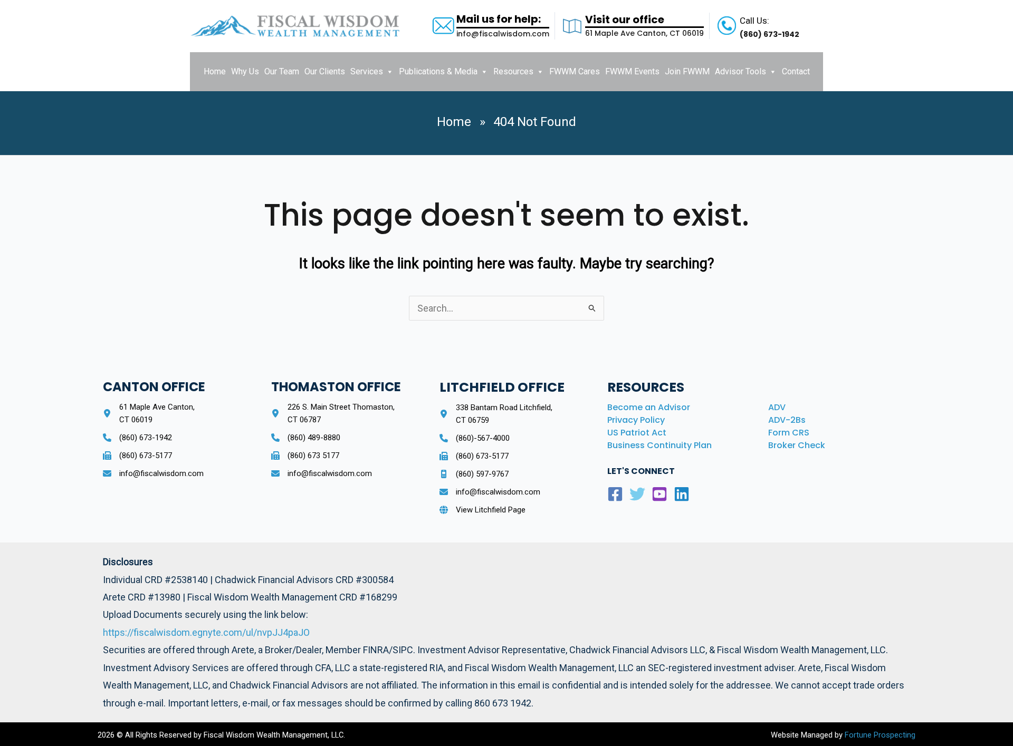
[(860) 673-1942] (137, 437)
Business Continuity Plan (659, 445)
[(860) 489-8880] (305, 437)
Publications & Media (438, 71)
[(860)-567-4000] (474, 438)
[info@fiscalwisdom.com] (153, 473)
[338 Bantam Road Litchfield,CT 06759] (495, 414)
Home (215, 71)
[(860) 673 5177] (305, 455)
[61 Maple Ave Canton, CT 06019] (149, 413)
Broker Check (796, 445)
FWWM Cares (574, 71)
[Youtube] (659, 494)
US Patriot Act (636, 433)
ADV (777, 407)
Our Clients (324, 71)
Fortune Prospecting (879, 735)
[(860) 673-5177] (137, 455)
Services (366, 71)
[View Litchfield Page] (482, 509)
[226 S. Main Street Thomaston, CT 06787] (333, 413)
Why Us (245, 71)
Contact (796, 71)
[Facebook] (615, 494)
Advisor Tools (740, 71)
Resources (513, 71)
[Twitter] (637, 494)
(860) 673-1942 (769, 34)
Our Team (281, 71)
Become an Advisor (648, 407)
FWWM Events (632, 71)
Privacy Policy (636, 420)
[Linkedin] (682, 494)
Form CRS (788, 433)
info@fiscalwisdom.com (502, 33)
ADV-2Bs (787, 420)
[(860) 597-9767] (474, 474)
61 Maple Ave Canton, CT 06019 (644, 33)
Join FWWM (687, 71)
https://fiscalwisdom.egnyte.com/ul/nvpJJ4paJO (206, 632)
